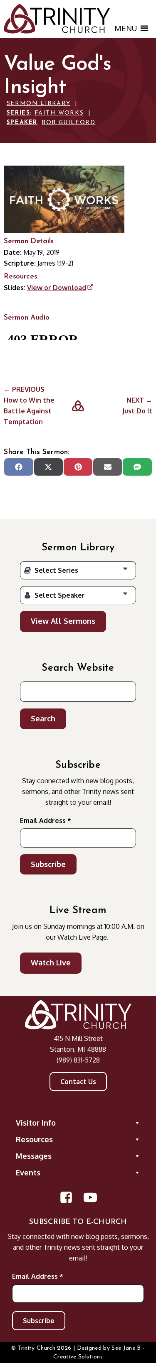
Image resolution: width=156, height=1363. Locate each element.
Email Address (45, 820)
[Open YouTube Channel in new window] (90, 1197)
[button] (125, 28)
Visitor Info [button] (36, 1122)
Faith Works (59, 113)
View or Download (56, 287)
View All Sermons (63, 620)
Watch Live (51, 962)
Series (18, 113)
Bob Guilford (68, 123)
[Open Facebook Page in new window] (66, 1197)
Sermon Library (38, 103)
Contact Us (78, 1081)
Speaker (22, 123)
